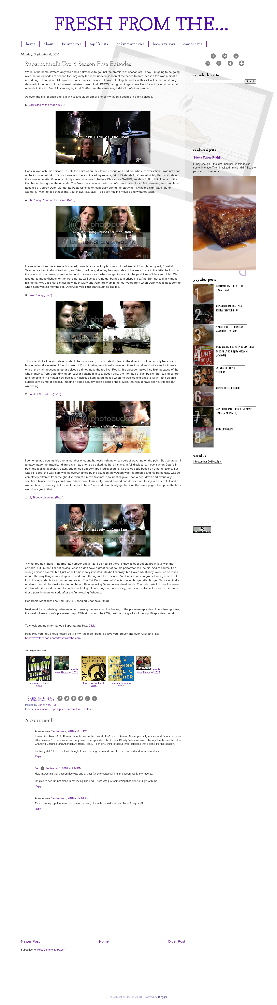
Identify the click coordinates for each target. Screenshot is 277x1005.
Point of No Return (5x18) (44, 394)
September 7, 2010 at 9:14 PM (63, 768)
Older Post (176, 941)
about (49, 44)
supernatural (74, 709)
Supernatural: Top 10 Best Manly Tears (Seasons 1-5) (234, 411)
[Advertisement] (103, 905)
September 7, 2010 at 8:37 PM (69, 731)
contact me (192, 44)
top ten (87, 709)
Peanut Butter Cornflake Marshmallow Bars (230, 329)
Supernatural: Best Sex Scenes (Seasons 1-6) (229, 308)
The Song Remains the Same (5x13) (51, 200)
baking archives (130, 44)
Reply (38, 756)
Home (104, 941)
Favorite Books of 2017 (121, 685)
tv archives (71, 44)
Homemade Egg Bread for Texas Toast (229, 288)
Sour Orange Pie (224, 429)
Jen (37, 768)
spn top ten (58, 709)
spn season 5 (42, 709)
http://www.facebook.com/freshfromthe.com (53, 638)
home (30, 44)
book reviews (164, 44)
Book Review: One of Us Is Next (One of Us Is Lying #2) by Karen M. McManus (235, 351)
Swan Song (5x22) (40, 295)
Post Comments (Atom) (51, 949)
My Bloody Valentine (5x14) (45, 497)
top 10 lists (99, 44)
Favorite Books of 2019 (93, 685)
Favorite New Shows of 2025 (148, 671)
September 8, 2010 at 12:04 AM (70, 798)
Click (92, 625)
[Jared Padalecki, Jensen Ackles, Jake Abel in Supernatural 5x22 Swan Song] (103, 352)
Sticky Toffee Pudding (208, 157)
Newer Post (30, 941)
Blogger (162, 997)
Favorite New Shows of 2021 (66, 671)
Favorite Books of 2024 (38, 685)
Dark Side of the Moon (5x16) (47, 104)
